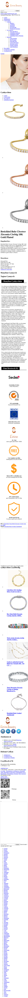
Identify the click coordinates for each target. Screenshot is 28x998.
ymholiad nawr (4, 768)
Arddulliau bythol (14, 34)
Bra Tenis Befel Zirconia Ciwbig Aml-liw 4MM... (14, 614)
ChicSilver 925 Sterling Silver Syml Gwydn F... (14, 590)
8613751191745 (5, 778)
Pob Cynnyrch (22, 773)
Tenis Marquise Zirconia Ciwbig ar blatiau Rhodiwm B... (14, 689)
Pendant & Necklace (15, 28)
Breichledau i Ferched (12, 773)
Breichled (12, 26)
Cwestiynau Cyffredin (9, 49)
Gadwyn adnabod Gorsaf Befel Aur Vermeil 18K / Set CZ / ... (15, 663)
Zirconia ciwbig (14, 44)
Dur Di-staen (13, 40)
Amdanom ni (7, 19)
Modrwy (12, 23)
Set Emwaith (13, 27)
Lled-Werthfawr (14, 47)
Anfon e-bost (4, 776)
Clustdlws (12, 24)
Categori (9, 21)
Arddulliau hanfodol (15, 33)
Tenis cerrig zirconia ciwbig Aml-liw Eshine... (15, 638)
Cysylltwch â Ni (8, 51)
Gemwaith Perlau (14, 42)
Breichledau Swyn (20, 772)
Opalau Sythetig (14, 45)
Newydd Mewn (14, 31)
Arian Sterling (13, 38)
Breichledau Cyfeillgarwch (12, 771)
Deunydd (9, 37)
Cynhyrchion (7, 20)
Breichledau (4, 773)
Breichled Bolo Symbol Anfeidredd (13, 526)
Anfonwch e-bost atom (6, 269)
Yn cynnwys (10, 30)
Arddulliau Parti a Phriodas (16, 35)
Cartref (5, 17)
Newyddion (7, 48)
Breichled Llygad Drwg (10, 772)
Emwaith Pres (13, 41)
